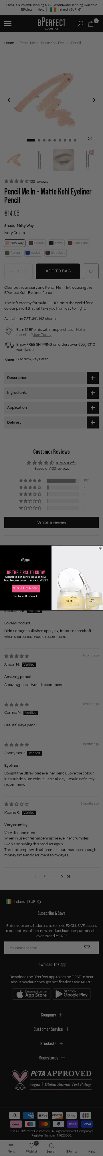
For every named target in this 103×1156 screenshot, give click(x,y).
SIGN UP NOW (25, 588)
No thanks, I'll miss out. (25, 596)
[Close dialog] (100, 548)
